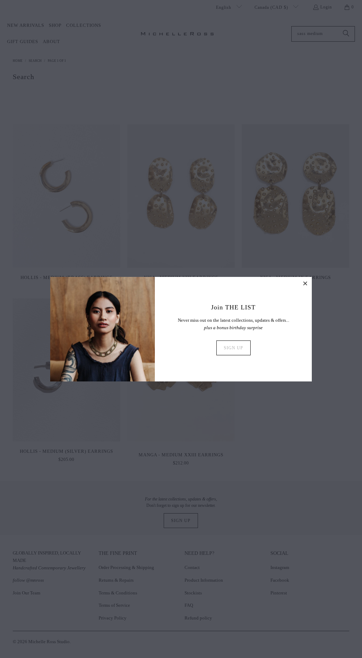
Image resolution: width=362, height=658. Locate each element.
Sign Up (233, 347)
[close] (305, 283)
